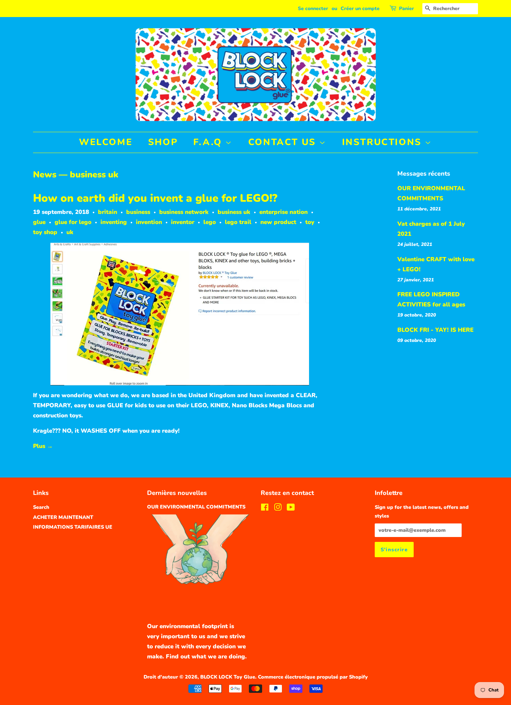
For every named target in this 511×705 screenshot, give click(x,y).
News (44, 175)
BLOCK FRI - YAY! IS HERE (435, 330)
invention (149, 222)
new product (278, 222)
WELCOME (105, 142)
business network (184, 212)
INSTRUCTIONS (383, 142)
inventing (113, 222)
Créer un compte (360, 8)
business (138, 212)
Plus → (43, 446)
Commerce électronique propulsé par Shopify (313, 676)
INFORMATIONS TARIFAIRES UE (72, 526)
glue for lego (73, 222)
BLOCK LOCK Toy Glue (227, 676)
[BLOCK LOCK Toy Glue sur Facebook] (265, 508)
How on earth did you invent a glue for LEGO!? (155, 198)
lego (209, 222)
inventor (182, 222)
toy (309, 222)
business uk (234, 212)
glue (39, 222)
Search (41, 507)
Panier (406, 8)
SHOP (163, 142)
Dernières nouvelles (177, 493)
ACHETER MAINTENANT (63, 517)
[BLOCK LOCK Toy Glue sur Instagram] (278, 508)
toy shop (45, 232)
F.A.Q (209, 142)
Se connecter (313, 8)
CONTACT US (283, 142)
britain (107, 212)
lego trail (238, 222)
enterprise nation (283, 212)
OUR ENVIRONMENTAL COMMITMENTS (196, 506)
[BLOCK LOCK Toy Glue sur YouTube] (291, 508)
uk (69, 232)
